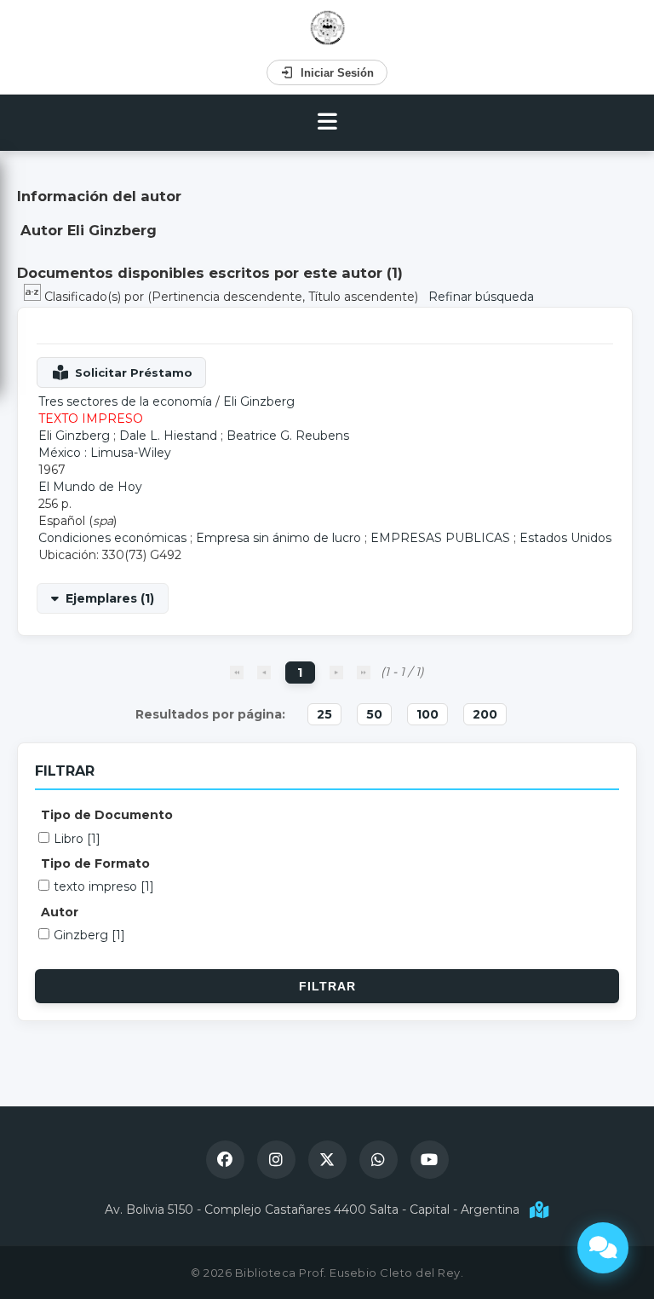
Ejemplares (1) (110, 598)
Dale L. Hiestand (168, 435)
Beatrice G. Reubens (288, 435)
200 (485, 714)
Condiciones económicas (112, 538)
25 (324, 714)
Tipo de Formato (95, 863)
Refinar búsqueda (481, 296)
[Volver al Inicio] (327, 28)
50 (374, 714)
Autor (59, 912)
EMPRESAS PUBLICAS (440, 538)
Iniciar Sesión (337, 72)
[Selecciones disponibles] (34, 296)
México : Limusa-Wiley (104, 452)
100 (427, 714)
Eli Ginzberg (259, 401)
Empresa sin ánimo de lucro (278, 538)
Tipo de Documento (107, 815)
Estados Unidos (565, 538)
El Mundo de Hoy (90, 486)
